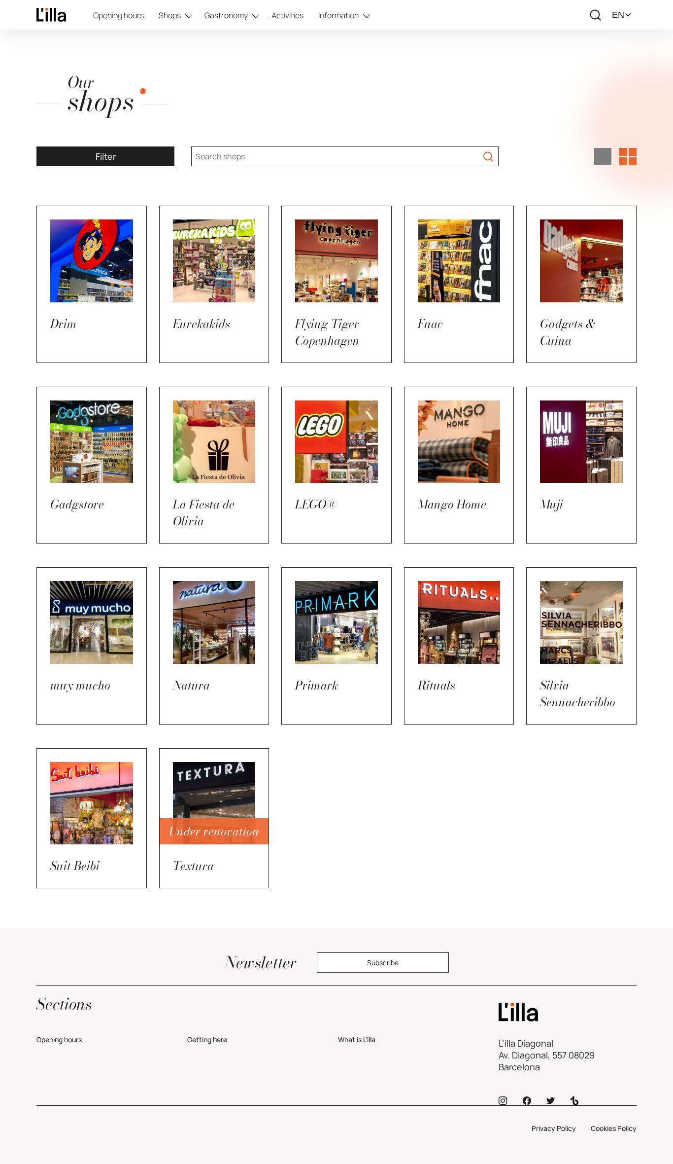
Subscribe (383, 962)
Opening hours (118, 15)
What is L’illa (356, 1039)
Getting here (207, 1039)
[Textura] (568, 1012)
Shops (170, 15)
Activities (287, 15)
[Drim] (51, 15)
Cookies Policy (614, 1128)
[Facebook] (526, 1100)
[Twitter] (550, 1100)
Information (338, 15)
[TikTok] (574, 1100)
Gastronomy (226, 15)
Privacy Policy (554, 1128)
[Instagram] (503, 1100)
